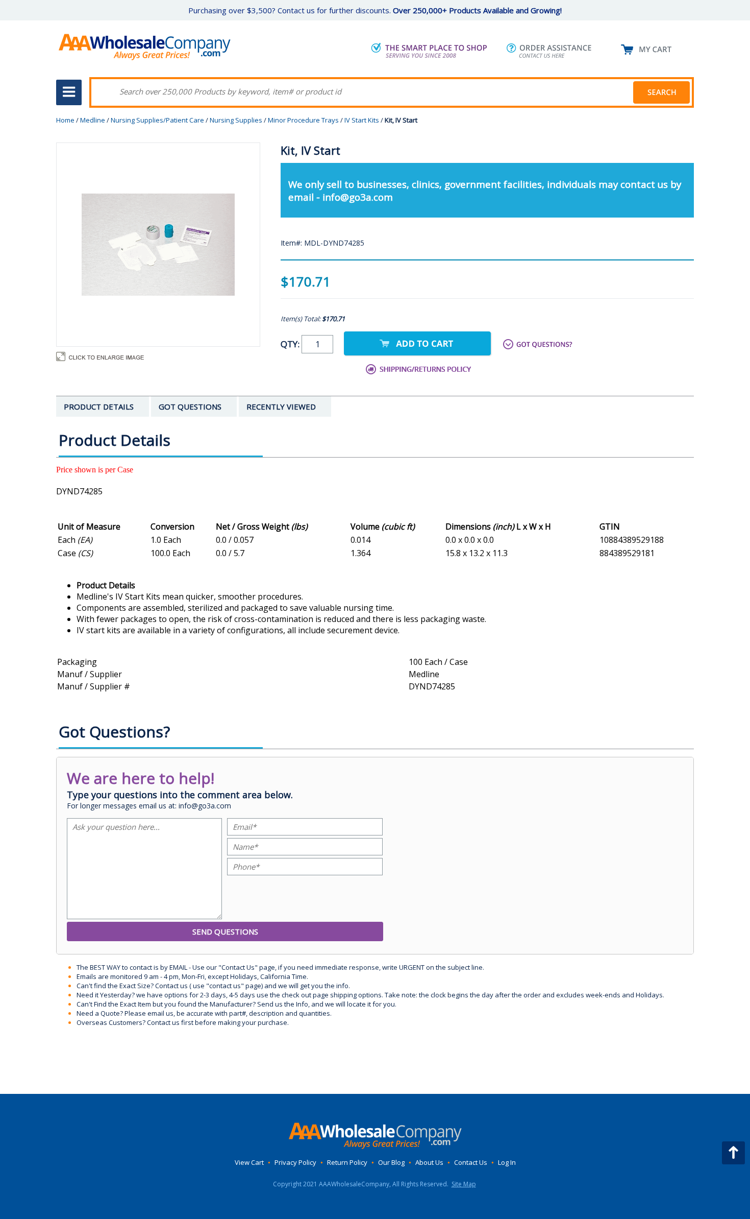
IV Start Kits (361, 120)
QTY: (291, 344)
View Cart (249, 1162)
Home (65, 120)
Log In (507, 1162)
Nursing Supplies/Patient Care (157, 120)
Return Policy (347, 1162)
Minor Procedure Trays (303, 120)
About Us (429, 1162)
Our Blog (391, 1162)
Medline (92, 120)
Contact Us (470, 1162)
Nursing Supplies (236, 120)
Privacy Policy (295, 1162)
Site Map (464, 1184)
